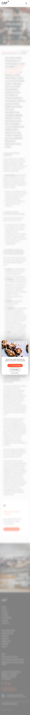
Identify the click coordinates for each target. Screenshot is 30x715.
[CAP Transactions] (5, 3)
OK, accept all (16, 365)
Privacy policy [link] (15, 373)
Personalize (15, 369)
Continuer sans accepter (20, 342)
